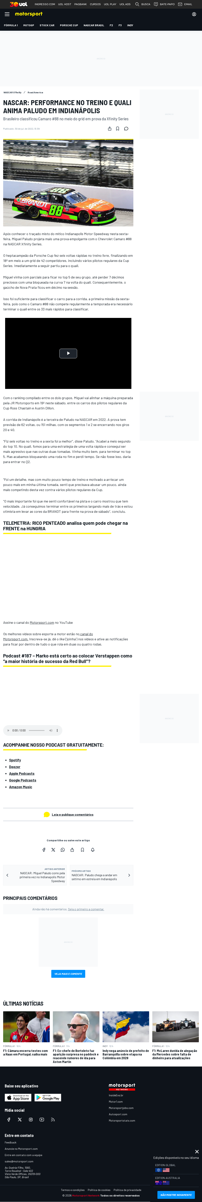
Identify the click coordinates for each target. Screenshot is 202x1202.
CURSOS (95, 4)
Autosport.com (118, 1114)
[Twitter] (53, 850)
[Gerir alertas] (93, 850)
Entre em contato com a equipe (23, 1155)
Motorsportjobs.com (121, 1108)
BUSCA (145, 4)
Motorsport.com (42, 622)
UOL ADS (125, 4)
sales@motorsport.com (19, 1161)
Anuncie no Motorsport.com (21, 1148)
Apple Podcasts (22, 773)
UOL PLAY (110, 4)
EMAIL (188, 4)
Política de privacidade (127, 1190)
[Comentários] (127, 129)
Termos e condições (73, 1190)
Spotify (15, 760)
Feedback (10, 1142)
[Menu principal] (7, 14)
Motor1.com (116, 1101)
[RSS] (53, 1120)
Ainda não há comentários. (68, 909)
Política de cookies (99, 1190)
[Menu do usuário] (194, 14)
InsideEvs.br (116, 1095)
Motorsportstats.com (122, 1120)
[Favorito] (118, 129)
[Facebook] (44, 850)
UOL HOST (64, 4)
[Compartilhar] (110, 129)
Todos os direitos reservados (120, 1195)
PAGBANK (80, 4)
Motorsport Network (86, 1195)
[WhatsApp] (63, 850)
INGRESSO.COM (45, 4)
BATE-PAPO (167, 4)
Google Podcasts (22, 780)
